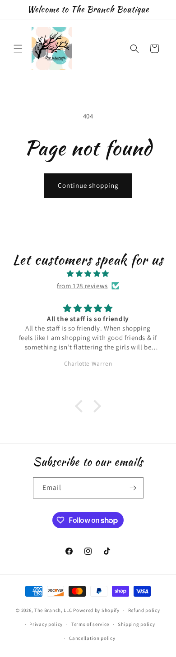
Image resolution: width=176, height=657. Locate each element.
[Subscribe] (133, 487)
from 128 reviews (82, 285)
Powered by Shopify (96, 610)
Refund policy (144, 610)
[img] (88, 273)
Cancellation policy (92, 638)
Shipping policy (136, 624)
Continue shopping (88, 185)
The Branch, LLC (53, 610)
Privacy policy (46, 624)
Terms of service (90, 624)
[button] (18, 49)
